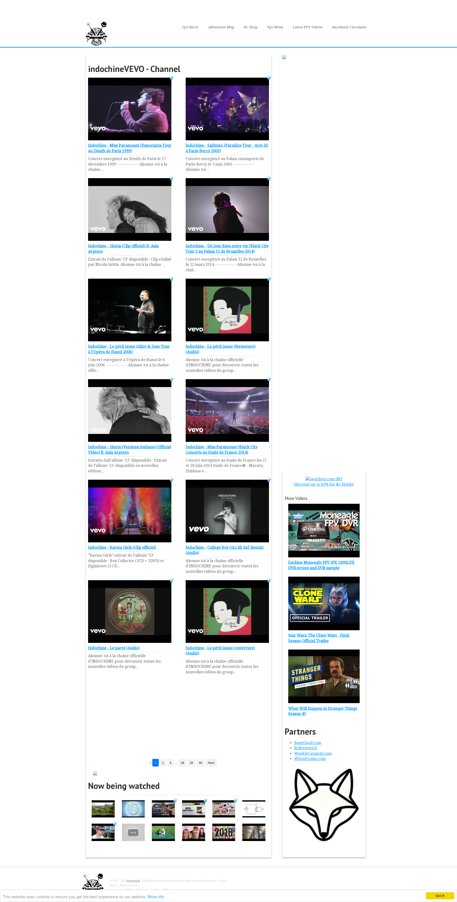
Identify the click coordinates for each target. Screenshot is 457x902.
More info (156, 896)
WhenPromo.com (310, 758)
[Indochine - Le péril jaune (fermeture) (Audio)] (227, 340)
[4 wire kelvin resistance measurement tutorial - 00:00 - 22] (253, 816)
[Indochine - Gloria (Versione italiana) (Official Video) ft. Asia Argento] (129, 440)
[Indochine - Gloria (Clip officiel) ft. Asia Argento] (129, 239)
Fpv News (275, 27)
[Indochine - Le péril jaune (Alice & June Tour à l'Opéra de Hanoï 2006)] (129, 340)
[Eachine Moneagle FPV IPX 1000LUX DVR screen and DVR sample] (324, 556)
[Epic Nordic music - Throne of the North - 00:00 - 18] (103, 816)
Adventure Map (221, 27)
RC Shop (251, 27)
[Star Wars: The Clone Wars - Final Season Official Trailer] (324, 629)
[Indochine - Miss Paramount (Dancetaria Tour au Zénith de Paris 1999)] (129, 139)
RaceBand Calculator (349, 27)
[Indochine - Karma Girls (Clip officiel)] (129, 541)
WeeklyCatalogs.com (313, 753)
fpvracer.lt (133, 880)
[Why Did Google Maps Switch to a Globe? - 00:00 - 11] (133, 816)
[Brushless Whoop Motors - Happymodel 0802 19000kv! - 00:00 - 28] (163, 816)
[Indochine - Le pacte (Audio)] (129, 641)
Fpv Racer (190, 27)
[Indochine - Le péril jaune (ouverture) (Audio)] (227, 641)
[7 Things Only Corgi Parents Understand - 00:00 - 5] (163, 839)
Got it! (440, 895)
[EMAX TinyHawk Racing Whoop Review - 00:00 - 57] (223, 816)
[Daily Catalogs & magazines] (324, 842)
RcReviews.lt (305, 748)
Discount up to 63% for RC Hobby (324, 484)
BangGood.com (307, 743)
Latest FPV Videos (308, 27)
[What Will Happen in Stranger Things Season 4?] (324, 702)
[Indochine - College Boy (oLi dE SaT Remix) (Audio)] (227, 541)
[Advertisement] (178, 720)
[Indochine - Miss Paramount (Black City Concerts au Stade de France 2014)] (227, 440)
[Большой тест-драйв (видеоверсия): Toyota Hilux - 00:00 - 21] (103, 839)
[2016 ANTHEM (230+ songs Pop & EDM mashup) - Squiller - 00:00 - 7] (223, 839)
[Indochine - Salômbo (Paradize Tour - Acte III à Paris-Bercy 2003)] (227, 139)
